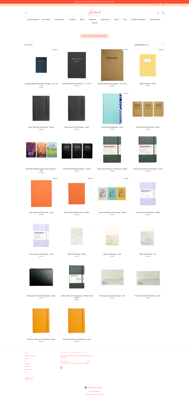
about (154, 5)
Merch (82, 19)
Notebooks (93, 19)
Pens (125, 19)
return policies (28, 369)
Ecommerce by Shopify (97, 394)
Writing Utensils (155, 19)
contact (27, 358)
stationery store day (30, 355)
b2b (159, 5)
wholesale (27, 364)
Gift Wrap (72, 19)
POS (87, 394)
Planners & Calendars (139, 19)
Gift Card (94, 23)
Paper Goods (105, 19)
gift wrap (27, 366)
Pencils (116, 19)
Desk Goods (46, 19)
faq (25, 372)
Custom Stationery (33, 19)
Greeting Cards (60, 19)
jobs (26, 361)
